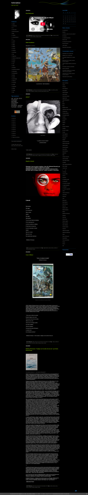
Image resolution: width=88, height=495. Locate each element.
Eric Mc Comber (65, 130)
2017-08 (14, 118)
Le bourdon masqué (66, 183)
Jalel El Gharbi (65, 158)
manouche (64, 73)
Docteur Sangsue (65, 126)
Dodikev (64, 128)
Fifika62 (63, 55)
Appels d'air (64, 98)
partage (14, 101)
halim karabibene (31, 91)
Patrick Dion (64, 219)
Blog (13, 33)
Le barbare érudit (65, 179)
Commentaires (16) (48, 154)
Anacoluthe (64, 90)
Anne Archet (64, 94)
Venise (63, 241)
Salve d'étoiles (65, 224)
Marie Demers (65, 204)
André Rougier (65, 92)
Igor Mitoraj (43, 135)
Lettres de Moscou (65, 192)
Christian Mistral (65, 113)
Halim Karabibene (30, 42)
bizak (63, 68)
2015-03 (14, 135)
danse (13, 42)
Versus (63, 243)
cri (12, 39)
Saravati (64, 228)
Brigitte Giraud (65, 107)
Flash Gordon (65, 135)
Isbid (63, 154)
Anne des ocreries (65, 96)
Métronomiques (65, 209)
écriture (13, 48)
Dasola (63, 120)
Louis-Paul (64, 194)
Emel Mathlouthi (30, 13)
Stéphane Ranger (65, 230)
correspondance (15, 37)
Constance (64, 118)
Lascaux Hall (64, 173)
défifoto (13, 46)
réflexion (14, 80)
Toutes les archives (16, 137)
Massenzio (64, 60)
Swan (63, 234)
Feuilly (63, 132)
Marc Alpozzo (65, 202)
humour (13, 59)
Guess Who (64, 149)
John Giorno (64, 45)
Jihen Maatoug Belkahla (67, 164)
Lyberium (64, 196)
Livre (13, 63)
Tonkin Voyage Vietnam (66, 63)
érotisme (14, 50)
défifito (13, 44)
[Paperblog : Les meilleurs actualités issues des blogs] (69, 255)
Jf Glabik (64, 162)
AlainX (63, 84)
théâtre (13, 88)
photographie (14, 73)
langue (13, 61)
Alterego (64, 86)
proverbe (30, 155)
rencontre (14, 82)
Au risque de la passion (66, 41)
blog (42, 91)
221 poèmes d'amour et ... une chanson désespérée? (36, 372)
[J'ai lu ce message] (86, 493)
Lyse (63, 198)
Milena (63, 211)
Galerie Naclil (65, 145)
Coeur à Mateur (29, 254)
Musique (14, 67)
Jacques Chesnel (65, 156)
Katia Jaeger (64, 166)
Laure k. (64, 175)
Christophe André (65, 115)
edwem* (28, 97)
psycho (13, 76)
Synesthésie (64, 238)
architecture (14, 25)
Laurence (64, 177)
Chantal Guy (64, 111)
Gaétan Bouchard (65, 141)
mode (13, 65)
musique (14, 100)
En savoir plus (66, 493)
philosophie (14, 71)
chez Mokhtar (32, 45)
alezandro (64, 53)
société (13, 84)
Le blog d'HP (64, 181)
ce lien (55, 309)
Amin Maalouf (65, 88)
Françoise (64, 137)
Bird (63, 101)
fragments (14, 56)
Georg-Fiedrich (65, 147)
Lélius (63, 190)
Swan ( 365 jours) (65, 236)
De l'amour (64, 35)
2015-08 (14, 127)
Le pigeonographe (65, 185)
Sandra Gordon (65, 226)
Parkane (64, 215)
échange (32, 487)
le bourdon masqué (66, 57)
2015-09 (14, 125)
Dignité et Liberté (30, 161)
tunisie (31, 36)
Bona (63, 105)
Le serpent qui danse (66, 37)
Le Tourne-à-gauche (66, 188)
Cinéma (13, 35)
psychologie (14, 78)
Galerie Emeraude (65, 143)
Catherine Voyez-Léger (66, 109)
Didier (63, 124)
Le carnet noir (65, 30)
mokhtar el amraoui (38, 91)
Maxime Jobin (65, 207)
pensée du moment (16, 69)
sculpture (39, 155)
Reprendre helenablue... (67, 47)
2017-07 (14, 120)
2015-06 (14, 129)
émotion (14, 105)
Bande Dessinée (15, 31)
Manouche (64, 200)
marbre (36, 155)
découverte (28, 36)
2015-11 (13, 122)
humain (14, 107)
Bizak (63, 103)
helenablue (15, 3)
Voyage (13, 90)
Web (13, 92)
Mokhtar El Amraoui (66, 213)
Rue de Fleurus (65, 43)
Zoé (63, 245)
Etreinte (63, 32)
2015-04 (14, 133)
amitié (13, 23)
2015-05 (14, 131)
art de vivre (14, 29)
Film (13, 54)
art (12, 27)
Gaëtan (63, 139)
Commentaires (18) (46, 341)
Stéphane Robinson (66, 232)
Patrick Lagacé (65, 221)
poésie (13, 75)
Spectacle (14, 86)
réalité (51, 155)
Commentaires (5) (47, 35)
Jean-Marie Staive (65, 160)
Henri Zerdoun (65, 151)
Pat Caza (64, 217)
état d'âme (14, 52)
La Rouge (64, 171)
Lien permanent (40, 35)
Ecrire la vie (64, 39)
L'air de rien (64, 168)
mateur (54, 341)
